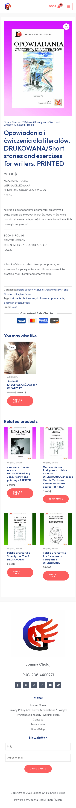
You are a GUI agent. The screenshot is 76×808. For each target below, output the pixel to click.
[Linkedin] (42, 685)
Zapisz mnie (38, 769)
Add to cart (18, 401)
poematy (9, 302)
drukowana (42, 298)
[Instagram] (34, 685)
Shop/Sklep (38, 729)
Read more (56, 499)
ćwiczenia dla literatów (23, 298)
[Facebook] (18, 685)
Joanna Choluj (38, 705)
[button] (66, 26)
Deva (14, 306)
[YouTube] (50, 685)
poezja (18, 302)
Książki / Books (25, 125)
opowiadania (57, 298)
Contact (38, 719)
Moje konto (38, 724)
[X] (26, 685)
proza (26, 302)
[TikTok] (58, 685)
